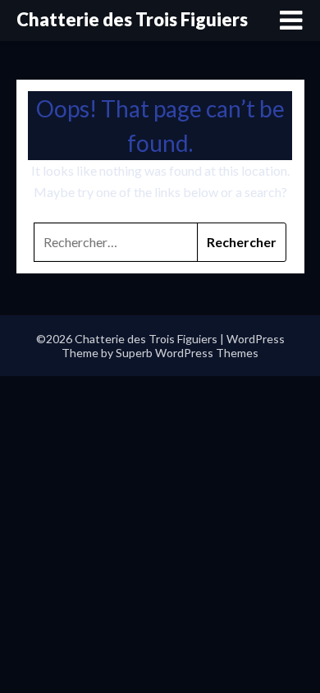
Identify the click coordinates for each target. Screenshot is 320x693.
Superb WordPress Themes (187, 353)
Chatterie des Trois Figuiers (132, 19)
